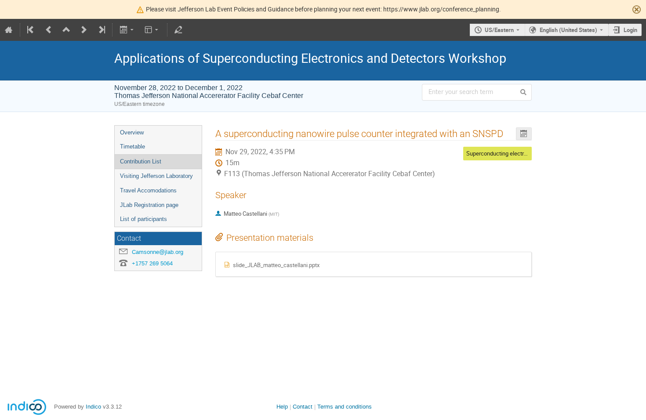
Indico (93, 406)
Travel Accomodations (148, 190)
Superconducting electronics (501, 153)
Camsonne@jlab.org (157, 252)
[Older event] (49, 30)
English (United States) (568, 30)
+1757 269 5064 (152, 263)
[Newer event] (84, 30)
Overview (132, 132)
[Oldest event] (31, 30)
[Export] (127, 30)
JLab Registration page (149, 205)
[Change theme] (152, 30)
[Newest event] (101, 30)
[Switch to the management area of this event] (178, 30)
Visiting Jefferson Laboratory (156, 176)
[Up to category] (66, 30)
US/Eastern (499, 30)
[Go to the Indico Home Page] (9, 30)
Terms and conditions (344, 406)
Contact (302, 406)
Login (630, 30)
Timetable (132, 146)
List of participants (143, 219)
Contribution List (140, 161)
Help (282, 406)
